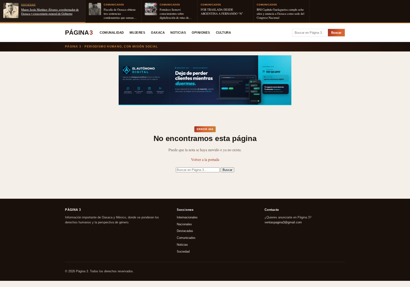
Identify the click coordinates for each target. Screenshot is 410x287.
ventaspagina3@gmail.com (283, 222)
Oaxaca (158, 32)
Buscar (336, 32)
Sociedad (183, 251)
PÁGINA (79, 32)
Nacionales (184, 224)
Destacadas (185, 231)
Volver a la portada (205, 159)
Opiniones (201, 32)
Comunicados (186, 238)
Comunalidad (112, 32)
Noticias (178, 32)
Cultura (223, 32)
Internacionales (187, 217)
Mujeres (137, 32)
